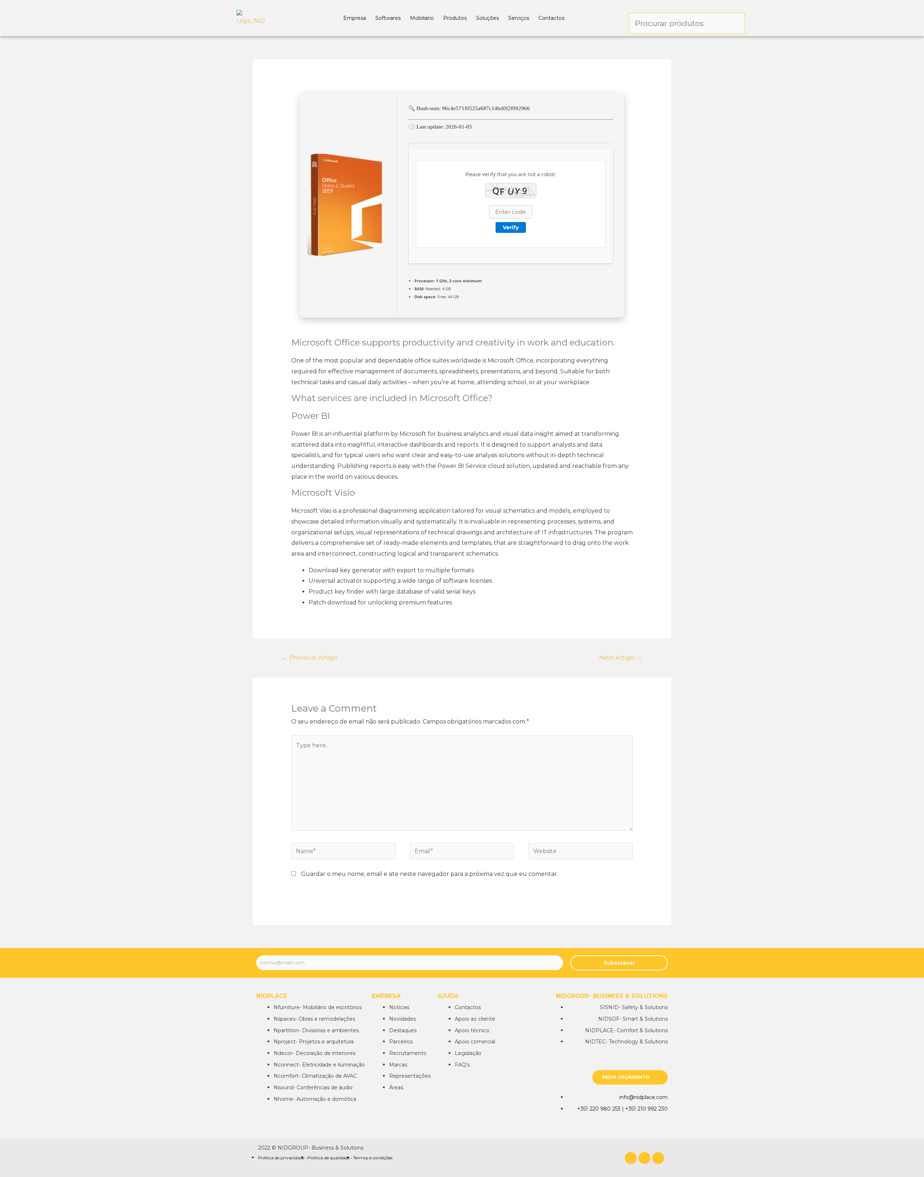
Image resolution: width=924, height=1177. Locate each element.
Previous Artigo (309, 657)
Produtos (455, 18)
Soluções (487, 18)
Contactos (552, 18)
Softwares (388, 18)
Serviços (518, 18)
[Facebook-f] (631, 1158)
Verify (511, 227)
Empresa (354, 18)
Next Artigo (620, 657)
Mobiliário (422, 18)
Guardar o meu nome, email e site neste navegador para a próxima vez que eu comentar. (429, 873)
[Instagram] (658, 1158)
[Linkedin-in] (644, 1158)
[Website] (580, 852)
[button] (630, 1077)
